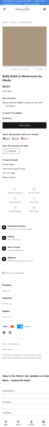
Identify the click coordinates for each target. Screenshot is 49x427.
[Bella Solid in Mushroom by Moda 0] (24, 48)
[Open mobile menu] (4, 9)
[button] (11, 151)
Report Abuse (36, 358)
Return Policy (7, 349)
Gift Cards (34, 211)
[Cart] (44, 9)
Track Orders (15, 202)
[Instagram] (10, 333)
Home (5, 22)
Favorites (34, 202)
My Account (33, 192)
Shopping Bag (15, 211)
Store (13, 22)
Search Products (15, 192)
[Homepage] (24, 9)
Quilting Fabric (26, 22)
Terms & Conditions (10, 344)
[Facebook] (4, 333)
